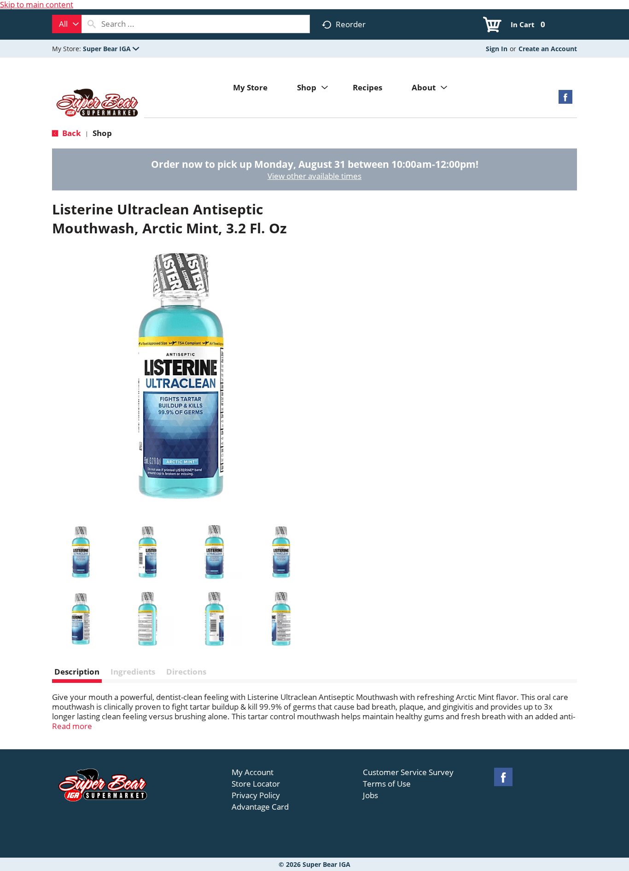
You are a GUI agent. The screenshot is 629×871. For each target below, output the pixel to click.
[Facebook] (565, 100)
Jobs (370, 795)
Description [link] (76, 671)
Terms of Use (387, 783)
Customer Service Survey (408, 772)
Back (70, 133)
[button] (111, 48)
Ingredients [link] (133, 671)
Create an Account (547, 48)
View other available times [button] (314, 176)
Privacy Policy (256, 795)
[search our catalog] (92, 24)
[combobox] (67, 24)
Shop (102, 133)
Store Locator (256, 783)
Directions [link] (186, 671)
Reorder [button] (351, 24)
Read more (72, 726)
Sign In (496, 48)
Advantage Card (260, 807)
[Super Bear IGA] (98, 103)
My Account (253, 772)
